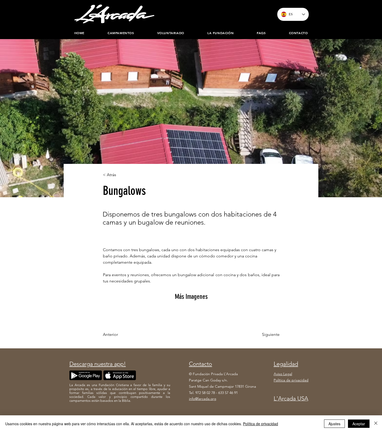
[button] (220, 33)
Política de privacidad (260, 423)
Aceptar (358, 423)
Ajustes (334, 423)
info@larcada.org (202, 398)
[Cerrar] (376, 423)
